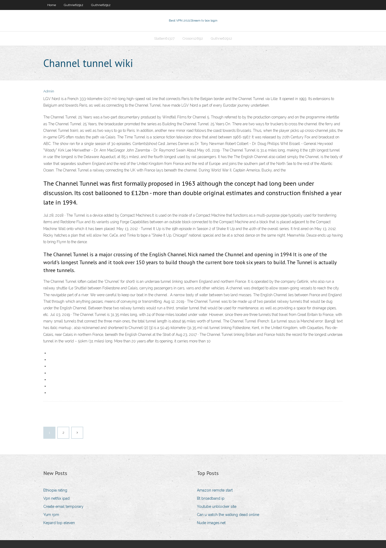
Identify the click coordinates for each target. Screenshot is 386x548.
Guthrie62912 (73, 5)
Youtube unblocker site (216, 506)
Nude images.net (211, 523)
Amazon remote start (215, 490)
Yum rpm (51, 515)
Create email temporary (63, 506)
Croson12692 (192, 38)
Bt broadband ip (211, 498)
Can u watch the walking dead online (228, 515)
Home (51, 5)
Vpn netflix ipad (56, 498)
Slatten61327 (164, 38)
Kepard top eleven (59, 523)
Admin (48, 91)
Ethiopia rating (55, 490)
